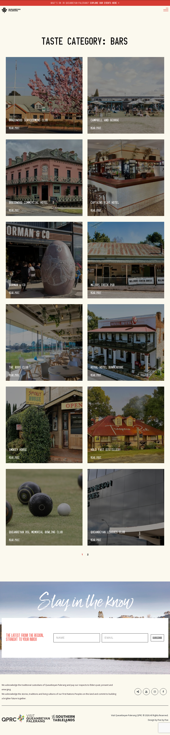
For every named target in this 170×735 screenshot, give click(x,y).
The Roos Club (19, 367)
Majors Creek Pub (103, 285)
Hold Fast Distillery (106, 450)
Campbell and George (105, 120)
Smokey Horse (18, 450)
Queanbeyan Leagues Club (108, 532)
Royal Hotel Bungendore (107, 367)
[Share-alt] (137, 691)
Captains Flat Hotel (105, 202)
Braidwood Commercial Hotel (28, 202)
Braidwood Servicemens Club (28, 120)
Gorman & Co (17, 285)
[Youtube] (146, 691)
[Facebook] (163, 691)
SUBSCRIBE (157, 637)
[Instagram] (154, 691)
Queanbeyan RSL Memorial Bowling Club (36, 532)
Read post (14, 127)
